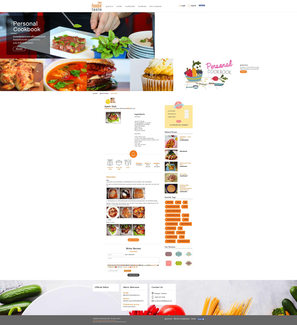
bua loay (186, 215)
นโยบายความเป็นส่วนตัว (99, 320)
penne (178, 202)
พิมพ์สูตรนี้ (185, 125)
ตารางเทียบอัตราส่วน (175, 125)
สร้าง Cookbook (155, 6)
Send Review (133, 275)
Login (183, 6)
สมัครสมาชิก (131, 254)
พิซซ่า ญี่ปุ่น (170, 202)
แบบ (181, 228)
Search (193, 6)
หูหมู (186, 202)
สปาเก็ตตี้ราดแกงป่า (172, 237)
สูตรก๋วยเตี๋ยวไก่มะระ (186, 224)
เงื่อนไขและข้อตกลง (111, 320)
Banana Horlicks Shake (173, 206)
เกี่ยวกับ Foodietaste (182, 319)
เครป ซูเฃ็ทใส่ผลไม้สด (172, 224)
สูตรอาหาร (109, 6)
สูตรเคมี (185, 206)
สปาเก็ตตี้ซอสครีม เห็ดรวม (173, 215)
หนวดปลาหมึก (170, 232)
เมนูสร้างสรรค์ (171, 117)
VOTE (178, 121)
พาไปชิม (119, 6)
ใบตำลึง (186, 219)
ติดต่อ (193, 319)
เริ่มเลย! (243, 72)
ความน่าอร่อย (171, 111)
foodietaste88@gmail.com (163, 301)
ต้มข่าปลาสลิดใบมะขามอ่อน (173, 219)
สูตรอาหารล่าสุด (104, 93)
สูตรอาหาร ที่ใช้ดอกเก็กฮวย (173, 211)
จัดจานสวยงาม (172, 114)
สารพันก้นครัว (130, 6)
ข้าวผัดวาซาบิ (181, 232)
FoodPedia (142, 6)
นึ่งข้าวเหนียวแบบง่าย (184, 241)
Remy (182, 237)
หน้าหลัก (95, 93)
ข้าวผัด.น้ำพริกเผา (171, 228)
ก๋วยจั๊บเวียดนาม (171, 241)
